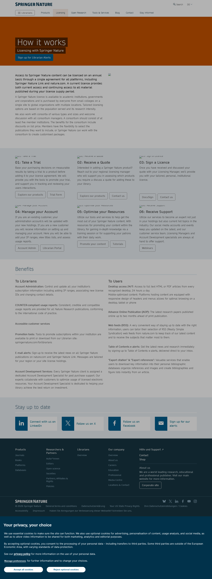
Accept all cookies (23, 569)
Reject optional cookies (66, 569)
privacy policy (22, 553)
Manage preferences (15, 561)
